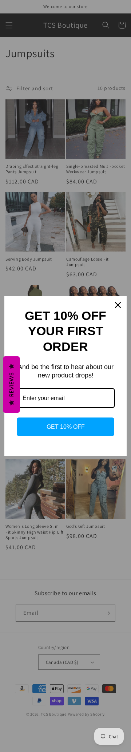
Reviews (11, 384)
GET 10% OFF (66, 427)
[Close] (118, 305)
